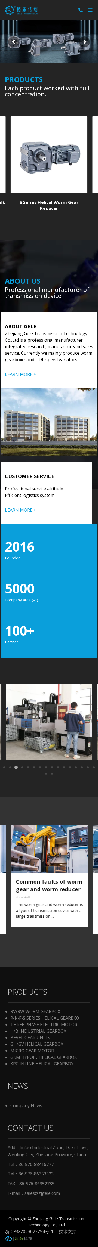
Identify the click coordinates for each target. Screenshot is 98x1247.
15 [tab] (88, 767)
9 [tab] (52, 767)
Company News (26, 1106)
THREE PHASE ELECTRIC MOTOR (43, 1025)
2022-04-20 (22, 897)
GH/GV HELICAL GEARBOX (36, 1044)
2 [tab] (10, 767)
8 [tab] (46, 767)
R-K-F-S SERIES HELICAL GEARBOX (44, 1018)
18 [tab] (52, 774)
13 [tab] (76, 767)
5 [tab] (28, 767)
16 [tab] (94, 767)
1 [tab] (4, 767)
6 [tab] (34, 767)
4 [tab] (22, 767)
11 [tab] (64, 767)
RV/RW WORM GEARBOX (35, 1011)
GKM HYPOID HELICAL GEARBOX (43, 1057)
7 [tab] (40, 767)
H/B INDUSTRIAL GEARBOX (38, 1031)
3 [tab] (16, 767)
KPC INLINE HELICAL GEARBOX (42, 1064)
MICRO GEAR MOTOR (32, 1051)
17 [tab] (46, 774)
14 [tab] (82, 767)
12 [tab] (70, 767)
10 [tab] (58, 767)
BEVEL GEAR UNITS (30, 1038)
